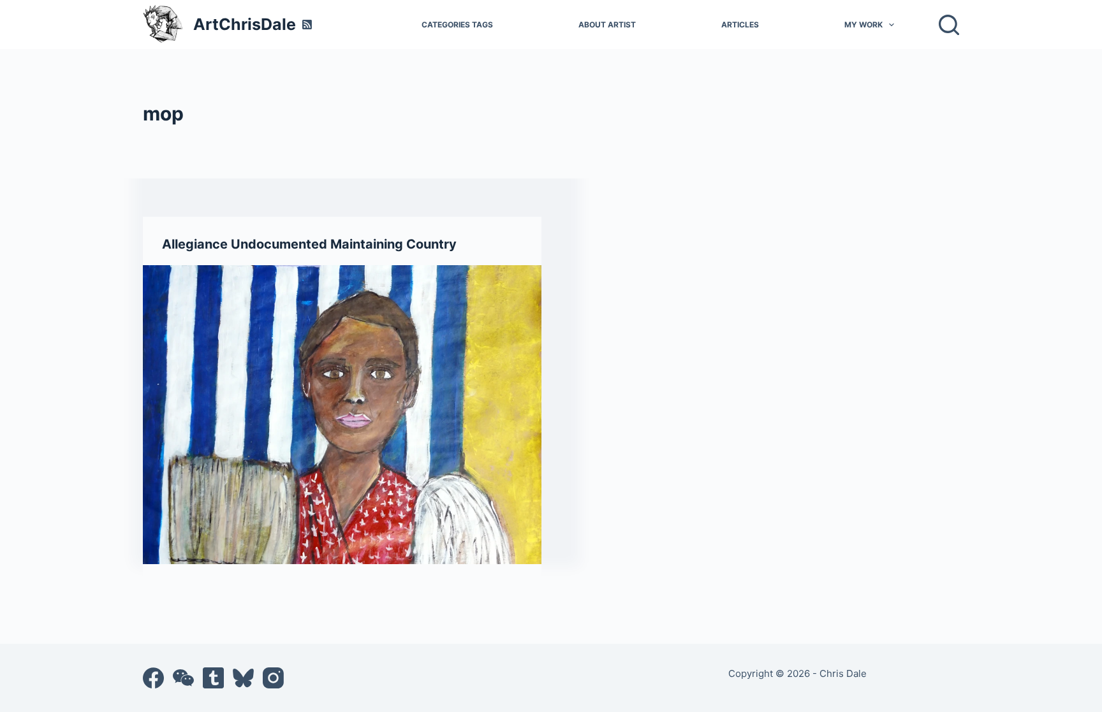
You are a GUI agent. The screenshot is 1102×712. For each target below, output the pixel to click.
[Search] (949, 25)
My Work (863, 24)
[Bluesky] (243, 677)
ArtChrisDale (244, 24)
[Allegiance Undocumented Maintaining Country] (342, 414)
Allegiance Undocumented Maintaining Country (309, 244)
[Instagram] (273, 677)
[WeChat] (183, 677)
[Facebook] (153, 677)
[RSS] (307, 24)
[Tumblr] (213, 677)
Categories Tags (457, 24)
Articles (740, 24)
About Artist (607, 24)
